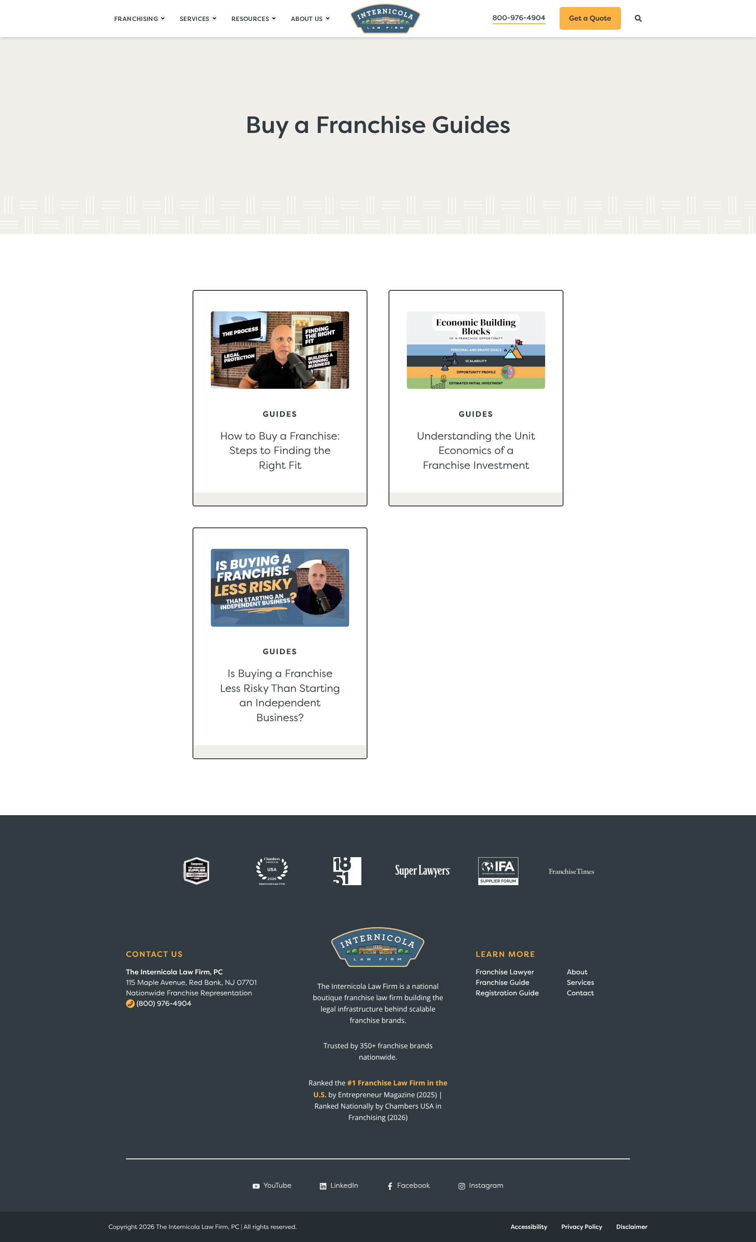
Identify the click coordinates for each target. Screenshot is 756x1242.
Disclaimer (632, 1227)
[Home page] (385, 18)
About (577, 972)
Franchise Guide (502, 982)
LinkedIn (344, 1185)
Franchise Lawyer (505, 972)
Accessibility (529, 1227)
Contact (580, 993)
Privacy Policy (581, 1227)
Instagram (486, 1185)
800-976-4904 (519, 18)
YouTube (277, 1185)
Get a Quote (590, 18)
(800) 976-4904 (164, 1003)
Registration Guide (507, 993)
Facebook (413, 1185)
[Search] (638, 18)
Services (580, 982)
